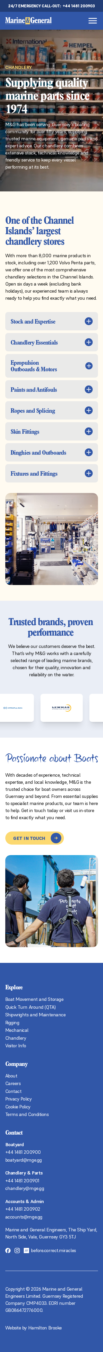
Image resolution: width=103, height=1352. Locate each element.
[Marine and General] (28, 20)
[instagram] (17, 1250)
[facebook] (8, 1250)
